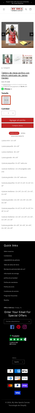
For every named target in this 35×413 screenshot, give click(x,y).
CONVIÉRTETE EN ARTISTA (12, 260)
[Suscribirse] (29, 321)
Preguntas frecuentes (10, 296)
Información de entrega (11, 273)
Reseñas (6, 300)
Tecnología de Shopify (17, 405)
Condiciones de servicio (11, 291)
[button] (4, 9)
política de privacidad (10, 278)
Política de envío (9, 287)
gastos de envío (6, 84)
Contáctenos (8, 256)
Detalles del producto (17, 136)
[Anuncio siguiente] (31, 2)
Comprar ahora (17, 125)
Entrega (23, 133)
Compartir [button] (6, 68)
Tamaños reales (14, 133)
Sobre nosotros (9, 251)
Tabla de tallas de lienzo (11, 265)
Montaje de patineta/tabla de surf (14, 269)
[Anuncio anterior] (3, 2)
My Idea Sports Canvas (21, 402)
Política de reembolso (11, 282)
